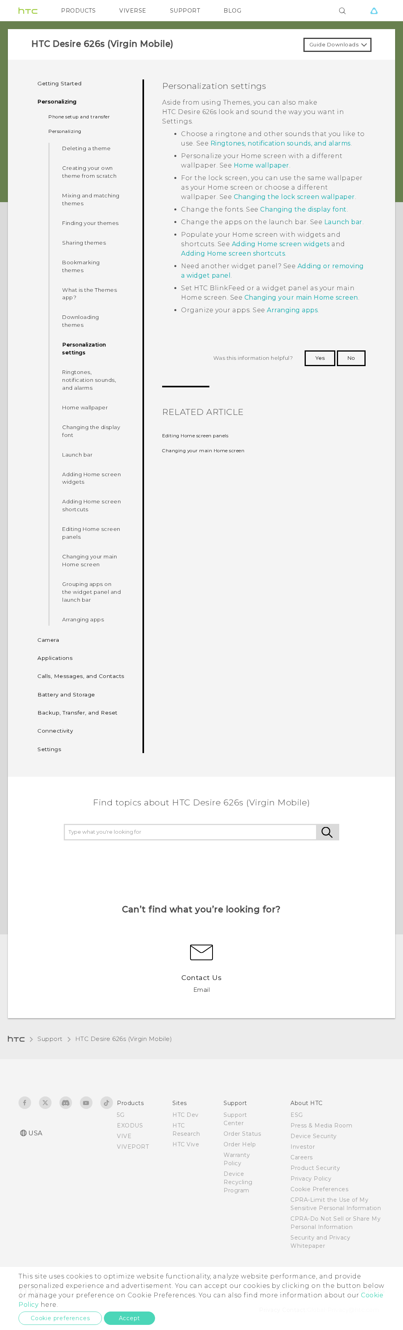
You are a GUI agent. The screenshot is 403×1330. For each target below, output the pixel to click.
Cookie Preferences (319, 1189)
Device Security (313, 1136)
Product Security (315, 1168)
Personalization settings (84, 348)
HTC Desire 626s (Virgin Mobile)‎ (123, 1039)
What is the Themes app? (89, 294)
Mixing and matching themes (91, 199)
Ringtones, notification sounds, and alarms (89, 380)
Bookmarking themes (81, 266)
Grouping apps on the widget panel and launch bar (91, 592)
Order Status (242, 1133)
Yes (320, 358)
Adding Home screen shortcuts (91, 505)
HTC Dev (185, 1114)
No (351, 358)
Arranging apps (83, 619)
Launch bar (77, 454)
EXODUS (130, 1125)
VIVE (124, 1136)
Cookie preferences (60, 1318)
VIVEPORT (133, 1146)
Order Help (240, 1144)
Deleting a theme (86, 148)
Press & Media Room (321, 1125)
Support (50, 1039)
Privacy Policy (310, 1178)
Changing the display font (91, 431)
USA (35, 1133)
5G (120, 1114)
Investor (302, 1146)
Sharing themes (84, 242)
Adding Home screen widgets (91, 478)
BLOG (232, 10)
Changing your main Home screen (89, 560)
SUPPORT (185, 10)
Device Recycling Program (238, 1182)
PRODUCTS (78, 10)
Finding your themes (90, 223)
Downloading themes (80, 321)
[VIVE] (374, 10)
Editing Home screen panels (91, 533)
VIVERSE (132, 10)
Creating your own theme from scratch (89, 172)
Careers (301, 1157)
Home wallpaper (85, 407)
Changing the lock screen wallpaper (294, 197)
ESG (296, 1114)
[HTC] (27, 10)
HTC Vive (185, 1144)
